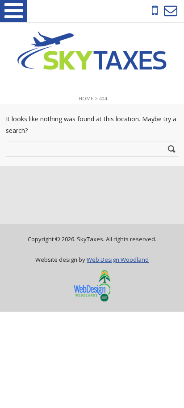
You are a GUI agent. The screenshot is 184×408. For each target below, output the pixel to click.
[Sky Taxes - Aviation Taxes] (92, 67)
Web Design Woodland (118, 260)
